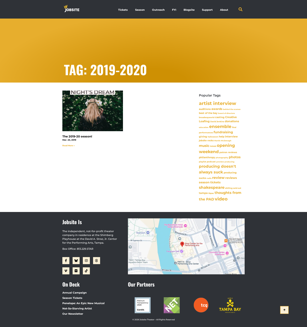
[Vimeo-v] (65, 270)
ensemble (220, 126)
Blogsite (189, 9)
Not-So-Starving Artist (77, 308)
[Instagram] (86, 260)
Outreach (158, 9)
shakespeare (211, 187)
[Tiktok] (86, 270)
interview (231, 136)
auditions (205, 109)
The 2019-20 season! (77, 136)
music (204, 146)
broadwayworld (206, 117)
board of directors (226, 113)
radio (209, 178)
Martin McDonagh (222, 141)
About (224, 9)
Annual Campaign (74, 292)
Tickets (123, 9)
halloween (213, 137)
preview (220, 162)
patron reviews (228, 152)
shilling (228, 188)
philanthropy (207, 157)
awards (216, 109)
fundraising (223, 132)
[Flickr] (76, 270)
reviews (231, 178)
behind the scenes (231, 109)
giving (203, 136)
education (204, 127)
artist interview (217, 103)
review (218, 177)
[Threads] (96, 260)
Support (207, 9)
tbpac (211, 193)
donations (232, 121)
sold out (237, 188)
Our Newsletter (72, 313)
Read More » (68, 145)
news (213, 146)
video (221, 199)
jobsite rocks (206, 140)
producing (229, 162)
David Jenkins (217, 121)
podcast (211, 161)
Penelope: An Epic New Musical (83, 303)
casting (219, 117)
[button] (240, 9)
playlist (202, 161)
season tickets (210, 182)
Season (140, 9)
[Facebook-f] (65, 260)
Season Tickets (72, 297)
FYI (174, 9)
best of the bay (208, 113)
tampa (203, 193)
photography (222, 157)
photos (235, 157)
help (221, 136)
